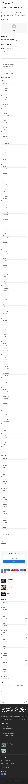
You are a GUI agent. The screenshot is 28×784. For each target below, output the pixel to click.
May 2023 (5, 125)
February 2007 (5, 442)
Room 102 (5, 476)
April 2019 (5, 226)
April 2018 (5, 251)
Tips (7, 687)
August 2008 (5, 403)
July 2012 (4, 297)
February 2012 (5, 309)
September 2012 (6, 292)
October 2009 (5, 371)
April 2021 (5, 182)
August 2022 (5, 145)
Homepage (4, 782)
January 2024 (5, 106)
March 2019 (5, 228)
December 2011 (6, 313)
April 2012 (5, 304)
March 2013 (5, 281)
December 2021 (6, 164)
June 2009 (5, 380)
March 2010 (5, 361)
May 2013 (5, 279)
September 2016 (6, 272)
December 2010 (6, 341)
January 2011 (5, 338)
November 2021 (6, 166)
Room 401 (5, 525)
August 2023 (5, 118)
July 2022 (4, 148)
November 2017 (6, 258)
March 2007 (5, 440)
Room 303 (5, 511)
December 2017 (6, 256)
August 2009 (5, 375)
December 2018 (6, 235)
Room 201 (5, 490)
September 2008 (6, 400)
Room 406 (5, 529)
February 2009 (5, 389)
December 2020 (6, 191)
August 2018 (5, 242)
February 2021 (5, 187)
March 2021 (5, 184)
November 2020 (6, 193)
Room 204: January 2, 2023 (20, 701)
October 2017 (5, 260)
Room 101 (5, 474)
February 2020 (5, 210)
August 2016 (5, 274)
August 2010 (5, 350)
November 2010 (6, 343)
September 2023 (6, 115)
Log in (2, 541)
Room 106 (5, 486)
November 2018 (6, 237)
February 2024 (5, 104)
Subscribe (14, 561)
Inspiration (5, 465)
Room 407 (5, 532)
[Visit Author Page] (14, 26)
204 (8, 685)
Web (10, 687)
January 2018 (5, 253)
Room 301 (5, 506)
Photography (5, 472)
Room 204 (5, 497)
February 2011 (5, 336)
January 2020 (5, 212)
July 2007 (4, 430)
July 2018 (4, 244)
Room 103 (5, 479)
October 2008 (5, 398)
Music (3, 687)
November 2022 (6, 138)
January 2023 (5, 134)
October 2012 (5, 290)
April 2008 (5, 412)
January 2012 (5, 311)
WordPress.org (4, 548)
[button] (26, 3)
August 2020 (5, 200)
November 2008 (6, 396)
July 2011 (4, 325)
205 (11, 685)
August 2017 (5, 265)
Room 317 (5, 522)
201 (5, 685)
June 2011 (5, 327)
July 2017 (4, 267)
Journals (19, 10)
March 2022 (5, 157)
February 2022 (5, 159)
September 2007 (6, 426)
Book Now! (18, 782)
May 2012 (5, 302)
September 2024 (6, 90)
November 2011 (6, 315)
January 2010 (5, 366)
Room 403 (5, 527)
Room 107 (5, 488)
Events (4, 460)
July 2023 (4, 120)
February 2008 (5, 417)
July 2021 (4, 175)
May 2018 (5, 249)
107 (2, 685)
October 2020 (5, 196)
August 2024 (5, 92)
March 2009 (5, 387)
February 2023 (5, 131)
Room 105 (5, 483)
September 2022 (6, 143)
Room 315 (5, 520)
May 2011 (5, 329)
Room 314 (5, 518)
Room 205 (5, 499)
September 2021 (6, 171)
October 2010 (5, 345)
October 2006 (5, 449)
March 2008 (5, 414)
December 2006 (6, 444)
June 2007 (5, 433)
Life (22, 685)
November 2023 (6, 111)
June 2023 (5, 122)
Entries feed (3, 543)
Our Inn (12, 782)
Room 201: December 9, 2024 (7, 44)
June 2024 (5, 97)
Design (18, 685)
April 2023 (5, 127)
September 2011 (6, 320)
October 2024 (5, 88)
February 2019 (5, 230)
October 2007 (5, 423)
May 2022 (5, 152)
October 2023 (5, 113)
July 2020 (4, 203)
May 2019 (5, 223)
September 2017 (6, 262)
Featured (4, 463)
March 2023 (5, 129)
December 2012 (6, 285)
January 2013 (5, 283)
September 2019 (6, 219)
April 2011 (5, 331)
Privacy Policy (23, 782)
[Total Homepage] (14, 712)
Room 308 (5, 515)
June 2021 (5, 177)
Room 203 (5, 495)
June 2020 (5, 205)
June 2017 (5, 269)
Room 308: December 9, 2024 (7, 39)
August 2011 (5, 322)
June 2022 (5, 150)
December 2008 (6, 394)
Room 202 (5, 492)
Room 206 (5, 502)
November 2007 (6, 421)
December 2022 (6, 136)
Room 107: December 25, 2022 (6, 701)
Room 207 (5, 504)
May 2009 (5, 382)
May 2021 (5, 180)
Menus (8, 782)
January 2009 (5, 391)
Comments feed (4, 545)
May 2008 (5, 410)
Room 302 (5, 509)
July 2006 (4, 451)
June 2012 (5, 299)
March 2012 (5, 306)
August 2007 (5, 428)
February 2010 (5, 364)
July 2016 (4, 276)
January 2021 (5, 189)
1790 (14, 10)
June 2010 (5, 354)
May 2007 (5, 435)
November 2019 (6, 214)
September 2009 (6, 373)
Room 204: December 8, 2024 (7, 48)
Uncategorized (6, 534)
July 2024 (4, 95)
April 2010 (5, 359)
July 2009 (4, 377)
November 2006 (6, 446)
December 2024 (6, 83)
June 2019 (5, 221)
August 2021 (5, 173)
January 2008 (5, 419)
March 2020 (5, 207)
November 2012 (6, 288)
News (4, 469)
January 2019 (5, 233)
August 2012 (5, 295)
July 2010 (4, 352)
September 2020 (6, 198)
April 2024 (5, 102)
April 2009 (5, 384)
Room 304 (5, 513)
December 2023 (6, 108)
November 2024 (6, 85)
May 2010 (5, 357)
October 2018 (5, 240)
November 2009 (6, 368)
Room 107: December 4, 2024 (8, 73)
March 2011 (5, 334)
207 (14, 685)
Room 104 (23, 10)
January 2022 (5, 161)
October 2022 (5, 141)
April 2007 (5, 437)
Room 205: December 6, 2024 (8, 71)
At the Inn (5, 458)
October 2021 (5, 168)
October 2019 (5, 217)
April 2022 (5, 154)
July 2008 (4, 405)
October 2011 (5, 318)
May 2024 (5, 99)
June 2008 (5, 407)
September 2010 (6, 348)
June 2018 (5, 246)
